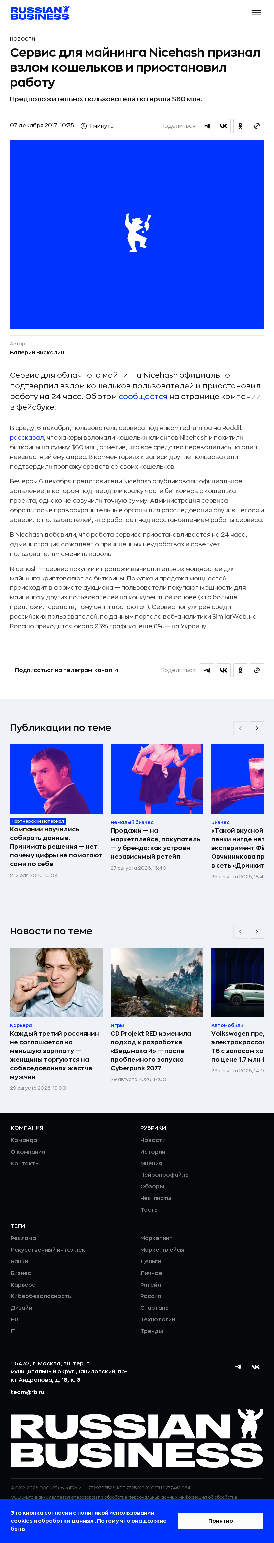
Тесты (149, 1210)
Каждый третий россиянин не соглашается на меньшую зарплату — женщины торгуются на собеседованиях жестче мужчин (54, 1055)
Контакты (25, 1163)
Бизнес (21, 1273)
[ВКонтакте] (256, 1367)
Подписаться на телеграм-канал (63, 670)
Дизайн (21, 1308)
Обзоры (152, 1186)
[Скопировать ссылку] (257, 126)
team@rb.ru (27, 1392)
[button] (256, 12)
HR (14, 1319)
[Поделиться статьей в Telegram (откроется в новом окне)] (207, 126)
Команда (24, 1140)
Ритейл (150, 1285)
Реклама (23, 1238)
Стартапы (155, 1308)
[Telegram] (238, 1367)
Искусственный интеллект (50, 1250)
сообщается (143, 396)
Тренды (151, 1331)
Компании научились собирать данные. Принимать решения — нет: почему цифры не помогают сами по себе (56, 846)
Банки (19, 1261)
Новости (22, 39)
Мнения (151, 1163)
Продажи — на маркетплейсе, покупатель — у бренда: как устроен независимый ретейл (155, 844)
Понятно (220, 1521)
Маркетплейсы (162, 1250)
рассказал (27, 438)
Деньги (150, 1261)
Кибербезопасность (41, 1296)
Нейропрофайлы (165, 1175)
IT (13, 1331)
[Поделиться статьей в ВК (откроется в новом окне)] (224, 126)
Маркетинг (156, 1238)
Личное (151, 1273)
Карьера (23, 1285)
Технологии (157, 1319)
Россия (150, 1296)
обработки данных (66, 1521)
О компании (28, 1152)
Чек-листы (155, 1198)
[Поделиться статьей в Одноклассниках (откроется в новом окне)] (240, 126)
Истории (152, 1152)
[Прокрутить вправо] (257, 728)
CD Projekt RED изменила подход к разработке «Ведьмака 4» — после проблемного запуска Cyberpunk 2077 (151, 1051)
